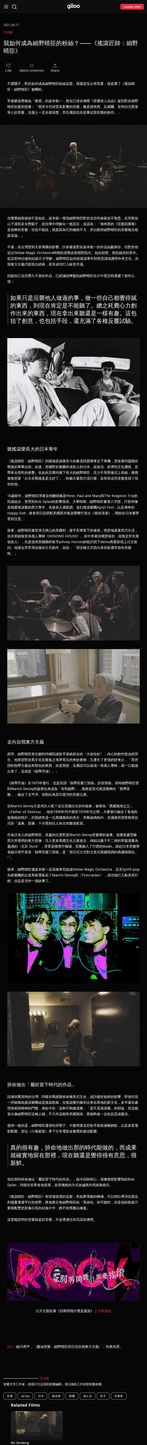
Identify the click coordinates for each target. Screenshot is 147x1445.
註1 (10, 1346)
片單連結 (104, 1311)
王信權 (8, 32)
